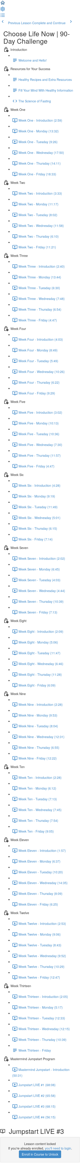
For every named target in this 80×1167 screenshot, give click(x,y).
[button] (2, 4)
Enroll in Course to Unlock (40, 1154)
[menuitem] (2, 10)
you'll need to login (58, 1148)
